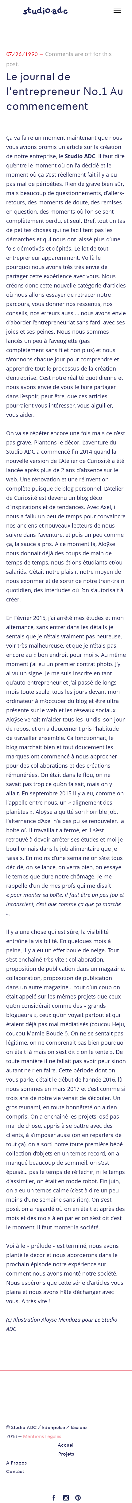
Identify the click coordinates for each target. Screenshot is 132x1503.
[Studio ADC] (45, 10)
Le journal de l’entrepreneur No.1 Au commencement (64, 92)
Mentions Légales (42, 1437)
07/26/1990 (22, 54)
